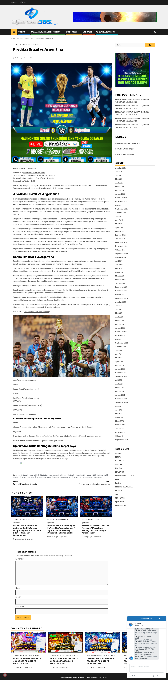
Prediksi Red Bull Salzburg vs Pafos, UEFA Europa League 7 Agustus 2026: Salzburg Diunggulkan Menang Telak (61, 529)
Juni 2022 (119, 354)
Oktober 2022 (120, 339)
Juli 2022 (118, 350)
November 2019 (121, 432)
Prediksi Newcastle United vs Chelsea (94, 482)
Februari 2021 (120, 391)
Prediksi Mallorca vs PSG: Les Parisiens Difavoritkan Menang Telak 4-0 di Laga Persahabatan (95, 529)
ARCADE (118, 453)
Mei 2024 (118, 269)
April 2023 (119, 317)
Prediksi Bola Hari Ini (27, 477)
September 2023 (121, 298)
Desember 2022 (121, 332)
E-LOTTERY (119, 461)
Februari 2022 (120, 365)
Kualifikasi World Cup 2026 (34, 173)
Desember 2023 (121, 287)
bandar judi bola (34, 475)
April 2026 (119, 183)
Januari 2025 (120, 239)
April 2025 (119, 228)
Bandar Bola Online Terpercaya (127, 143)
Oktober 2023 (120, 295)
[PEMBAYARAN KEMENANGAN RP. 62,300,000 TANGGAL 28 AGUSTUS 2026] (65, 642)
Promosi (21, 32)
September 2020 (121, 403)
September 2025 (121, 209)
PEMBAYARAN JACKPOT (105, 32)
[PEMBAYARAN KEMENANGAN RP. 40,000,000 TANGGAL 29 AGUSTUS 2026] (28, 642)
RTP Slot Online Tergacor (125, 149)
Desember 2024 (121, 242)
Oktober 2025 (120, 205)
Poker (117, 479)
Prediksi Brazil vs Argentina (62, 477)
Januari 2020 (120, 429)
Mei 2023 (118, 313)
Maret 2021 (119, 388)
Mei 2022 (118, 358)
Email (18, 597)
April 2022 (119, 362)
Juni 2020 (119, 410)
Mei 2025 (118, 224)
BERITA (118, 457)
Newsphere (91, 677)
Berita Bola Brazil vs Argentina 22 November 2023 (79, 475)
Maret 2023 (119, 321)
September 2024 (121, 254)
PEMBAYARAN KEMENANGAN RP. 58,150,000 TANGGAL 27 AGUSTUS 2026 (101, 661)
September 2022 (121, 343)
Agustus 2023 (120, 302)
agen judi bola (22, 475)
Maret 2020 (119, 421)
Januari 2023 (120, 328)
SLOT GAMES (120, 498)
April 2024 (119, 272)
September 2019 (121, 440)
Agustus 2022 (120, 347)
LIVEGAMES (119, 472)
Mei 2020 (118, 414)
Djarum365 (32, 450)
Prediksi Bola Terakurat (124, 154)
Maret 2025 (119, 231)
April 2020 (119, 417)
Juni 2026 (119, 175)
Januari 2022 (120, 369)
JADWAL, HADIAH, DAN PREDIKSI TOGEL (47, 32)
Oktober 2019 (120, 436)
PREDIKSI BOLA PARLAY (26, 45)
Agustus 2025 (120, 213)
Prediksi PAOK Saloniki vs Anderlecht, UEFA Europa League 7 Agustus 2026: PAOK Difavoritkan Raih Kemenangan (27, 530)
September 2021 (121, 376)
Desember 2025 (121, 198)
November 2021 (121, 373)
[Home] (14, 32)
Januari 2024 (120, 283)
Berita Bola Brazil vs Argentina (51, 475)
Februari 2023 (120, 324)
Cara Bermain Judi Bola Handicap (37, 312)
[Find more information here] (146, 647)
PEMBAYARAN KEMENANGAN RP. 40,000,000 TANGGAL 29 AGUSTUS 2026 (27, 661)
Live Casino (119, 468)
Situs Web (19, 606)
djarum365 (28, 58)
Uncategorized (120, 505)
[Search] (154, 32)
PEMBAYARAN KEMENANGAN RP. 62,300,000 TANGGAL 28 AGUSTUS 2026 (64, 661)
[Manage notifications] (5, 675)
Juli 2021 (118, 380)
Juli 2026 (118, 172)
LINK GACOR (87, 32)
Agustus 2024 (120, 257)
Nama (18, 588)
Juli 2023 (118, 306)
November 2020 (121, 399)
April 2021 (119, 384)
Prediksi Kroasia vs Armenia (25, 482)
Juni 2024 (119, 265)
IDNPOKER (119, 465)
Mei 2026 (118, 179)
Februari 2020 (120, 425)
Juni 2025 (119, 220)
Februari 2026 (120, 190)
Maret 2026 (119, 187)
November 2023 (121, 291)
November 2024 (121, 246)
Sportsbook (71, 32)
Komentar (19, 559)
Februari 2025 (120, 235)
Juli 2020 (118, 406)
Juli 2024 (118, 261)
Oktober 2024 (120, 250)
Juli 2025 (118, 216)
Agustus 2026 (120, 168)
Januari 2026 (120, 194)
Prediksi (15, 45)
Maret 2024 (119, 276)
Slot (116, 494)
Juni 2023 (119, 309)
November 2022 (121, 336)
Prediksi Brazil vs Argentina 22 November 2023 (88, 477)
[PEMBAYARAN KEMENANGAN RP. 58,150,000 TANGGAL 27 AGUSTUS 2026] (102, 642)
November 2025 (121, 202)
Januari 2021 (120, 395)
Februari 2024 (120, 280)
